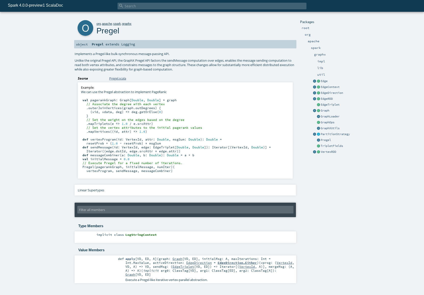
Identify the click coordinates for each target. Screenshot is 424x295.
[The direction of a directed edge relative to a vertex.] (318, 93)
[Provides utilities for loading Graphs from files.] (318, 117)
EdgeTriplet (330, 104)
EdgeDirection (332, 93)
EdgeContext (330, 87)
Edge (324, 81)
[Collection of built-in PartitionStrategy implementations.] (315, 134)
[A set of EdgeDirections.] (315, 93)
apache (107, 24)
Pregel (326, 140)
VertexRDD (328, 152)
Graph (325, 110)
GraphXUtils (330, 128)
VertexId (284, 263)
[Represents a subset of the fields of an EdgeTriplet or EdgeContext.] (318, 146)
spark (117, 24)
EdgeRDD (327, 98)
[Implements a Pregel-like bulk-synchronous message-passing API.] (318, 140)
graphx (127, 24)
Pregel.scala (117, 78)
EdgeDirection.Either (237, 263)
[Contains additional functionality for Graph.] (318, 123)
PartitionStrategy (335, 134)
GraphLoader (330, 116)
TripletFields (332, 146)
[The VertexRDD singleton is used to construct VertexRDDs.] (315, 152)
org (98, 24)
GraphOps (327, 122)
